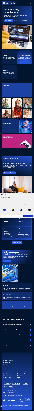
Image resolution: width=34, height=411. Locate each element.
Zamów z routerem (17, 242)
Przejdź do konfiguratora (9, 172)
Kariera (18, 377)
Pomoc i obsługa (6, 369)
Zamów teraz (7, 261)
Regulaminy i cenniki (21, 369)
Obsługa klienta (6, 373)
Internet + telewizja (6, 358)
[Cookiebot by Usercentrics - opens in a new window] (29, 194)
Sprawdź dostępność (17, 261)
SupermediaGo (20, 356)
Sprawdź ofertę (8, 20)
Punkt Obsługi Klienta (7, 377)
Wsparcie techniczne (7, 371)
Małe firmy (5, 364)
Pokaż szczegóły (28, 213)
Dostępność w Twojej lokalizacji (20, 20)
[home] (16, 3)
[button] (30, 3)
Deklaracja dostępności (21, 371)
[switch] (13, 210)
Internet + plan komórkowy (8, 360)
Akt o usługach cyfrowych (14, 390)
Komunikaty (19, 375)
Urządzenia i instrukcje (21, 373)
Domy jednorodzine (6, 362)
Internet (4, 356)
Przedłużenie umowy (7, 375)
